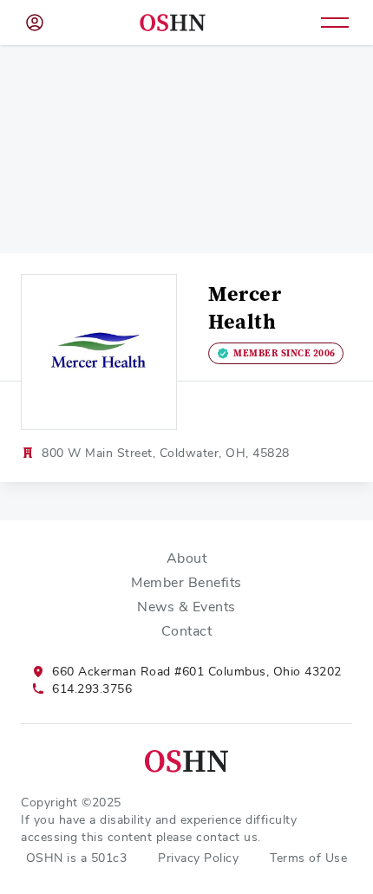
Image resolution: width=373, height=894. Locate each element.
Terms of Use (308, 857)
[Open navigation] (334, 22)
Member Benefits (186, 582)
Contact (187, 631)
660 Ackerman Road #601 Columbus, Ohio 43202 (197, 671)
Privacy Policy (198, 857)
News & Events (186, 606)
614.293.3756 (92, 688)
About (187, 558)
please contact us (207, 837)
